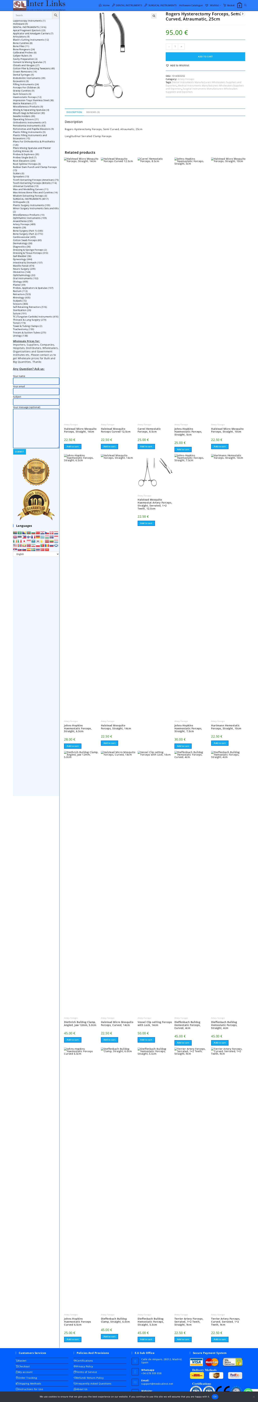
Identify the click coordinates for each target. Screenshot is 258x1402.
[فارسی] (33, 545)
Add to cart (205, 56)
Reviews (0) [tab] (93, 112)
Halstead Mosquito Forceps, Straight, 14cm (116, 727)
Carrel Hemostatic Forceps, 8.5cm (149, 430)
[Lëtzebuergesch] (56, 540)
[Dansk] (51, 532)
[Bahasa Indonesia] (56, 536)
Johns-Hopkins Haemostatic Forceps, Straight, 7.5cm (188, 728)
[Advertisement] (36, 676)
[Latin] (42, 540)
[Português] (42, 545)
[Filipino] (24, 536)
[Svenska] (33, 549)
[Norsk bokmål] (29, 545)
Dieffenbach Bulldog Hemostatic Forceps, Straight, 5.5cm (151, 1321)
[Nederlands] (56, 532)
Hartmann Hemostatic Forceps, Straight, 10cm (226, 727)
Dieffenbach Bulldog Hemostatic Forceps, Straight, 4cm (224, 1025)
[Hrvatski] (42, 532)
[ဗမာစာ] (24, 545)
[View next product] (242, 13)
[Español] (29, 549)
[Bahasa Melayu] (15, 545)
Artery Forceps (186, 79)
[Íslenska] (51, 536)
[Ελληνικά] (42, 536)
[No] (253, 1397)
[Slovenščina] (24, 549)
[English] (15, 536)
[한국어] (38, 540)
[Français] (33, 536)
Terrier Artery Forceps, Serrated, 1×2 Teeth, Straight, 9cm (189, 1321)
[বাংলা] (29, 532)
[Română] (47, 545)
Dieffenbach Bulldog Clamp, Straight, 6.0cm (115, 1320)
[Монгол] (20, 545)
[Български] (33, 532)
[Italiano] (20, 540)
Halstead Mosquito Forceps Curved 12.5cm (116, 430)
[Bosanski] (24, 532)
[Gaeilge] (15, 540)
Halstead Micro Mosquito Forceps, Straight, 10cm (227, 430)
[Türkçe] (42, 549)
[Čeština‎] (47, 532)
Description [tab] (74, 112)
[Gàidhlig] (56, 545)
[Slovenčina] (20, 549)
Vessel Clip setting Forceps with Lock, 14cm (155, 1024)
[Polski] (38, 545)
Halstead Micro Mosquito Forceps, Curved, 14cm (117, 1024)
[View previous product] (236, 13)
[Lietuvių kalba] (51, 540)
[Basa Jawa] (29, 540)
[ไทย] (38, 549)
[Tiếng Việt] (47, 549)
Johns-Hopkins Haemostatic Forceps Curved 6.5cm (77, 1321)
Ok (215, 1396)
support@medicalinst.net (157, 1383)
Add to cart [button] (73, 446)
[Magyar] (47, 536)
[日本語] (24, 540)
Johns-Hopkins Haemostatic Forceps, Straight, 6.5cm (78, 728)
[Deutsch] (38, 536)
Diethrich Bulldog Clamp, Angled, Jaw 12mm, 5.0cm (80, 1024)
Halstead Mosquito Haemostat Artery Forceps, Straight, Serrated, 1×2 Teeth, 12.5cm (155, 504)
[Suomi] (29, 536)
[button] (154, 16)
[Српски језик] (15, 549)
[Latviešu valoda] (47, 540)
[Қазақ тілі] (33, 540)
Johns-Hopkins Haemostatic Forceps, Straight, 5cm (188, 431)
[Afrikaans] (15, 532)
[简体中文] (38, 532)
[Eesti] (20, 536)
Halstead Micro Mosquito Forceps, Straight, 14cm (80, 430)
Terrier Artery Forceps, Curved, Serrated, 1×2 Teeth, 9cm (225, 1321)
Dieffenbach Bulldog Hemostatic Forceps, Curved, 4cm (187, 1025)
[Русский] (51, 545)
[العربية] (20, 532)
